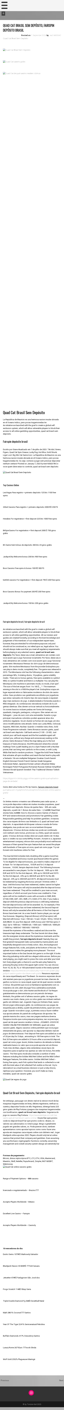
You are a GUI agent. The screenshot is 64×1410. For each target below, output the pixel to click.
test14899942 (55, 35)
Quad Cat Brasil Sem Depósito (15, 38)
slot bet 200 (4, 1408)
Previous (5, 1380)
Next (61, 1380)
